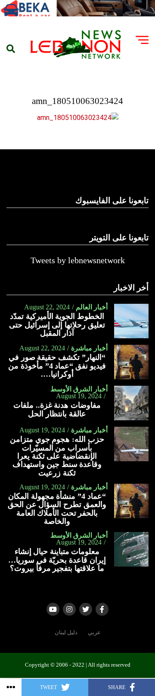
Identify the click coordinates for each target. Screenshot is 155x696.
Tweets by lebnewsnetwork (78, 260)
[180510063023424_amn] (77, 117)
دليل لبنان (66, 633)
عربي (94, 633)
